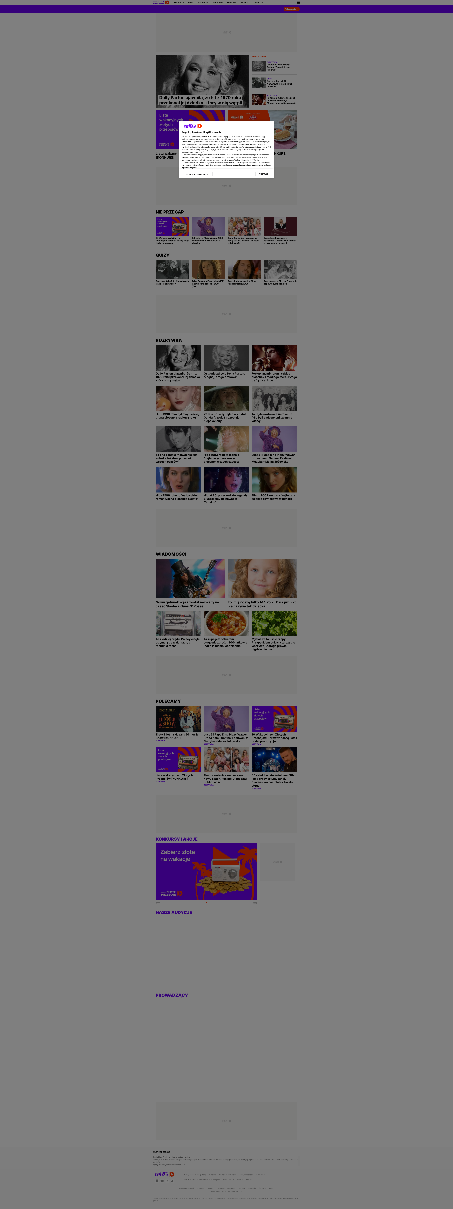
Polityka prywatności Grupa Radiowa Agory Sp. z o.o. (243, 165)
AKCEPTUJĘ (263, 174)
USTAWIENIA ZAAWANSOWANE (197, 174)
